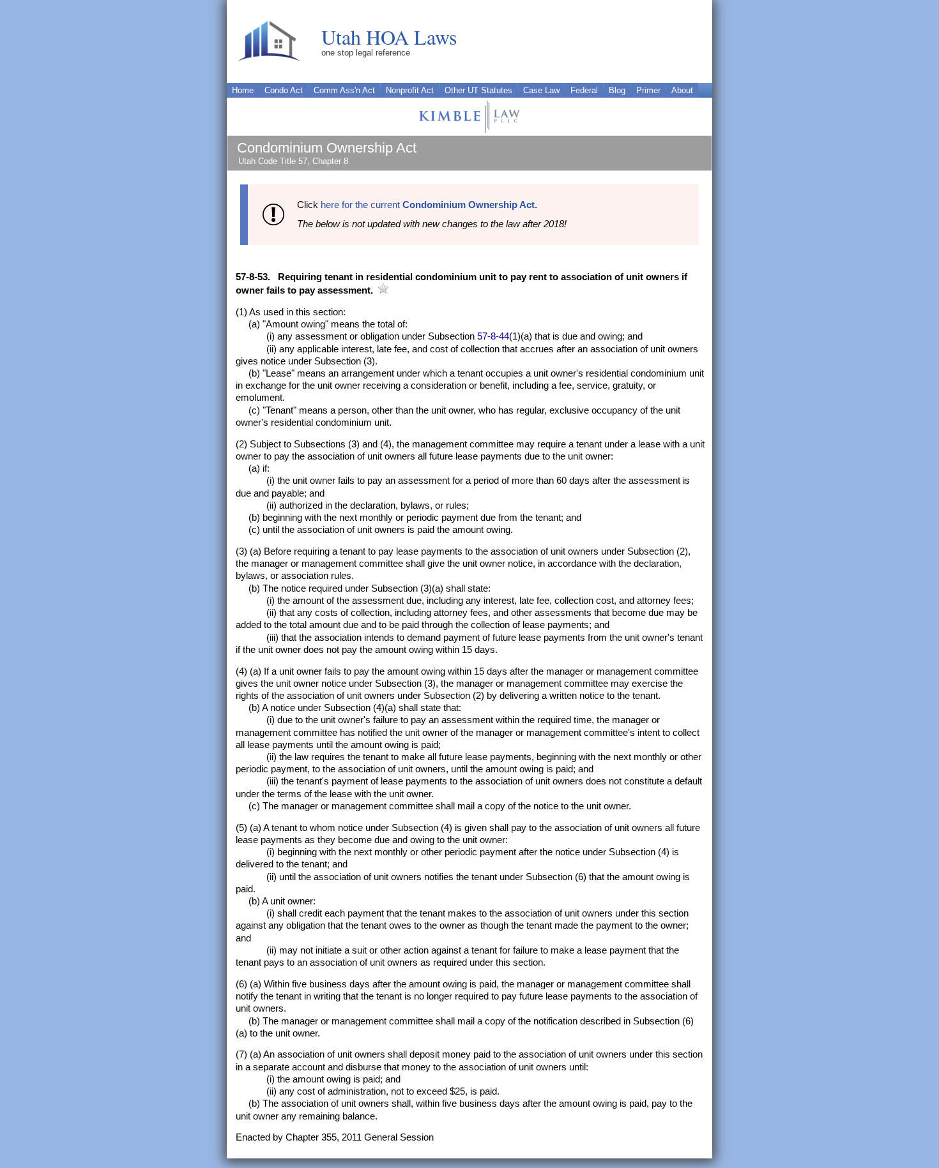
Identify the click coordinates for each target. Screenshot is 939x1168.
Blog (617, 90)
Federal (584, 90)
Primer (648, 90)
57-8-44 (493, 336)
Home (243, 90)
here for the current (428, 205)
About (682, 90)
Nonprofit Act (410, 90)
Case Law (541, 90)
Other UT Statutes (478, 90)
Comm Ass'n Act (344, 90)
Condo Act (283, 90)
